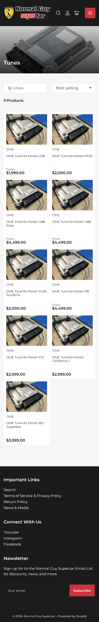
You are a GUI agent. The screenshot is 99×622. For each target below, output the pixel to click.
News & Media (16, 507)
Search (10, 489)
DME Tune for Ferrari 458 (25, 156)
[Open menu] (90, 13)
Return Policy (16, 501)
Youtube (11, 532)
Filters (18, 88)
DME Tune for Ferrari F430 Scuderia (26, 293)
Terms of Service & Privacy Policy (33, 495)
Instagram (13, 538)
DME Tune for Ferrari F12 (25, 357)
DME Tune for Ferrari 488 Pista (25, 223)
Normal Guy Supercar (39, 616)
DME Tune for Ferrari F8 (70, 291)
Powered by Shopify (72, 616)
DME (10, 149)
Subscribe (82, 590)
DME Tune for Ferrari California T (68, 359)
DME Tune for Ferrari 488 (71, 222)
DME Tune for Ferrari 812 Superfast (25, 425)
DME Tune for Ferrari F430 (72, 156)
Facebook (12, 544)
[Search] (58, 13)
